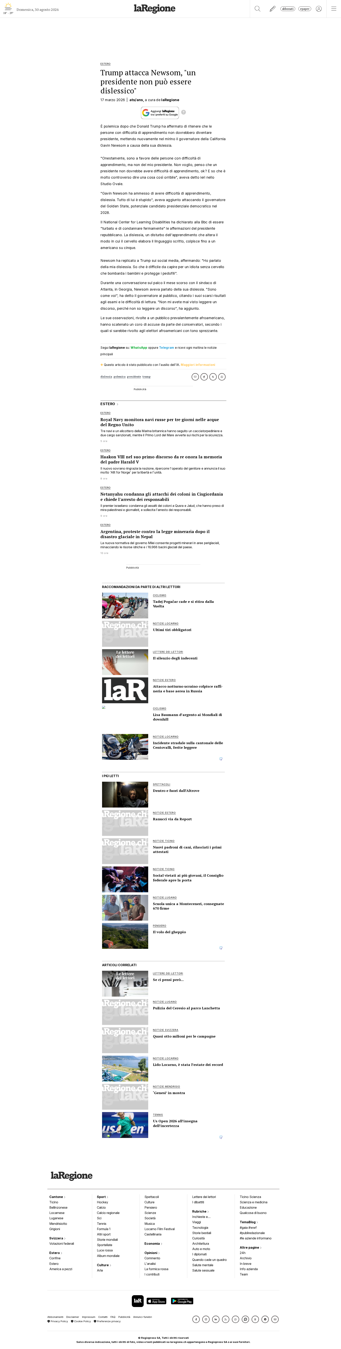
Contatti (103, 1316)
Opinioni (151, 1253)
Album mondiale (108, 1256)
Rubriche (199, 1211)
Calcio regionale (108, 1213)
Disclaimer (72, 1316)
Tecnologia (200, 1228)
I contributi (151, 1274)
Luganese (56, 1218)
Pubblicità (124, 1316)
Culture (103, 1265)
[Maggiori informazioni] (183, 113)
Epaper (304, 9)
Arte (100, 1270)
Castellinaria (152, 1234)
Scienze (150, 1213)
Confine (55, 1258)
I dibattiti (198, 1202)
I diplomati (199, 1254)
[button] (196, 1319)
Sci (99, 1218)
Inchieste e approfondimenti (203, 1217)
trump (146, 376)
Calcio (101, 1207)
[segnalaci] (272, 9)
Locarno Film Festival (159, 1229)
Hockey (102, 1202)
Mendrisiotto (58, 1224)
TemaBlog (248, 1222)
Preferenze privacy (108, 1321)
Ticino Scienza (250, 1197)
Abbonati (287, 9)
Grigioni (54, 1229)
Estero (55, 1253)
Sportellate (104, 1245)
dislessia (106, 376)
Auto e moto (201, 1249)
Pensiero (150, 1207)
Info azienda (249, 1269)
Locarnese (57, 1213)
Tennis (101, 1224)
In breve (245, 1264)
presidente (134, 376)
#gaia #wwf (248, 1228)
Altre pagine (250, 1247)
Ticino (53, 1202)
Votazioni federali (61, 1244)
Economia (152, 1244)
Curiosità (198, 1238)
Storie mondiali (107, 1240)
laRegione (170, 100)
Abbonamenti (55, 1316)
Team (244, 1274)
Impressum (88, 1316)
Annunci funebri (142, 1316)
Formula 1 (104, 1229)
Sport (102, 1197)
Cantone (56, 1197)
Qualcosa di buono (253, 1213)
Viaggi (196, 1222)
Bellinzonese (58, 1207)
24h (242, 1253)
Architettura (200, 1244)
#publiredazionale (252, 1233)
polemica (120, 376)
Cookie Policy (82, 1321)
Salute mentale (202, 1265)
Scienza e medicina (253, 1202)
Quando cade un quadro (209, 1260)
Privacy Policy (59, 1321)
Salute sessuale (203, 1270)
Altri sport (104, 1234)
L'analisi (150, 1264)
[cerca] (257, 9)
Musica (149, 1224)
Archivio (246, 1258)
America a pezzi (60, 1269)
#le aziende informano (256, 1238)
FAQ (113, 1316)
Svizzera (56, 1238)
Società (150, 1218)
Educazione (248, 1207)
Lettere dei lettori (204, 1197)
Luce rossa (105, 1250)
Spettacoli (151, 1197)
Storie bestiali (201, 1233)
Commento (152, 1258)
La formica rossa (156, 1269)
